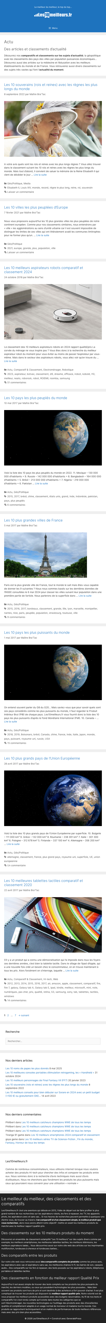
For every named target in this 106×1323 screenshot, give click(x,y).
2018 (10, 734)
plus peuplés (18, 500)
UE (91, 857)
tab (75, 992)
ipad (53, 987)
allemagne (13, 857)
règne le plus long (59, 187)
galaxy (14, 987)
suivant (23, 1015)
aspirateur (20, 374)
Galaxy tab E (42, 987)
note (94, 987)
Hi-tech (47, 979)
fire (98, 983)
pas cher (23, 992)
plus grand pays (51, 857)
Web (55, 979)
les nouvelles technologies (36, 1303)
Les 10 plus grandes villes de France (33, 520)
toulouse (67, 613)
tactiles (94, 992)
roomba (54, 378)
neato (17, 378)
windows (9, 996)
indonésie (81, 496)
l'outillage (57, 1303)
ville (53, 248)
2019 (17, 734)
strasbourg (55, 613)
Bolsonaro (26, 734)
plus (34, 248)
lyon (70, 608)
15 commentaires (16, 743)
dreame (58, 374)
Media (27, 183)
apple (65, 983)
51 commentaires (16, 382)
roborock (27, 378)
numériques (10, 992)
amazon (56, 983)
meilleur (8, 378)
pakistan (92, 496)
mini (88, 987)
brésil (24, 496)
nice (15, 613)
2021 (10, 248)
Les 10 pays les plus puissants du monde (37, 632)
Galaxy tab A (26, 987)
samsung (65, 378)
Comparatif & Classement (28, 369)
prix (31, 992)
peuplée (30, 613)
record (44, 187)
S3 (52, 992)
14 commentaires (16, 1000)
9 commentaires (16, 617)
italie (75, 734)
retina (46, 992)
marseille (79, 608)
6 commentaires (16, 504)
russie (40, 738)
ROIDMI (44, 378)
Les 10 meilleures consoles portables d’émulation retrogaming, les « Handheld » (50, 1072)
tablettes (84, 992)
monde (36, 187)
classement (42, 374)
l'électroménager (14, 1303)
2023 (10, 374)
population (44, 248)
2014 (23, 983)
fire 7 (7, 987)
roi (79, 187)
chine (31, 496)
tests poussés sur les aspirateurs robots (72, 1268)
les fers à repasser (70, 1213)
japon (83, 734)
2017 (16, 496)
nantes (8, 613)
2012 (10, 983)
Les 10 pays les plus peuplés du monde (35, 398)
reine (73, 187)
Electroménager (52, 369)
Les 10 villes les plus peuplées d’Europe (36, 207)
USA (47, 738)
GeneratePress (74, 1318)
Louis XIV (26, 187)
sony (69, 992)
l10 (93, 374)
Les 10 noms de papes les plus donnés (27, 1068)
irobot (78, 374)
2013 (17, 983)
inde (72, 496)
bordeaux (32, 608)
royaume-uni (29, 738)
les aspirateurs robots (49, 1213)
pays (6, 500)
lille (64, 608)
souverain (87, 187)
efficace (68, 374)
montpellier (91, 608)
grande (27, 248)
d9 (51, 374)
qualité (38, 992)
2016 (16, 608)
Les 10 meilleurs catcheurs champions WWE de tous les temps (56, 1122)
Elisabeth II (13, 187)
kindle (60, 987)
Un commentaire (16, 865)
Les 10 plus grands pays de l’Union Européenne (42, 758)
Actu (9, 369)
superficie (82, 857)
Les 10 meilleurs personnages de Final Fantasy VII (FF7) (36, 1080)
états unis (54, 496)
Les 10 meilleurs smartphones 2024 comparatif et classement (65, 1135)
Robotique (67, 369)
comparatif (89, 983)
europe (18, 248)
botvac (31, 374)
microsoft (80, 987)
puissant (15, 738)
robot (36, 378)
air (49, 983)
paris (21, 613)
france (61, 734)
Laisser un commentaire (20, 192)
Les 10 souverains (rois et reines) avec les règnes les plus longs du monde (47, 1084)
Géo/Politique (14, 183)
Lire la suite (40, 174)
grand (65, 496)
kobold (86, 374)
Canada (45, 734)
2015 (10, 496)
